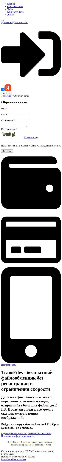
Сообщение (8, 120)
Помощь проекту (20, 433)
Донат (10, 14)
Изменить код (31, 137)
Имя (4, 108)
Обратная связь (15, 6)
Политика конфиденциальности (17, 436)
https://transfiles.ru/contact (13, 459)
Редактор (6, 433)
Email (5, 114)
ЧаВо (10, 9)
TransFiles (6, 93)
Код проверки (9, 129)
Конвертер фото (15, 12)
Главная (11, 3)
